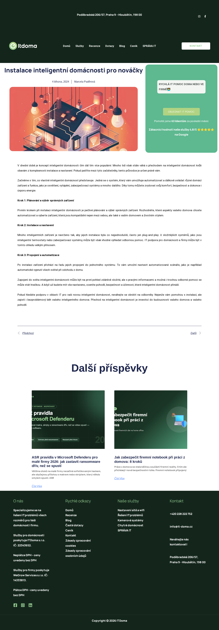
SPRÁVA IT (149, 46)
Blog (122, 46)
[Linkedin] (30, 605)
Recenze (94, 46)
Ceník (133, 46)
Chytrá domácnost (130, 525)
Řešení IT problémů (130, 515)
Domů (66, 46)
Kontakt (70, 535)
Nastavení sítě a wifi (131, 510)
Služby (79, 46)
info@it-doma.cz (181, 526)
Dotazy (109, 46)
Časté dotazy (74, 525)
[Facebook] (15, 605)
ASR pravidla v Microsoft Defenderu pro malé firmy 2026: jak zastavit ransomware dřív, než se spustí (66, 461)
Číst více (37, 486)
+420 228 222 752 (181, 514)
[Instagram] (23, 605)
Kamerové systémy (130, 520)
